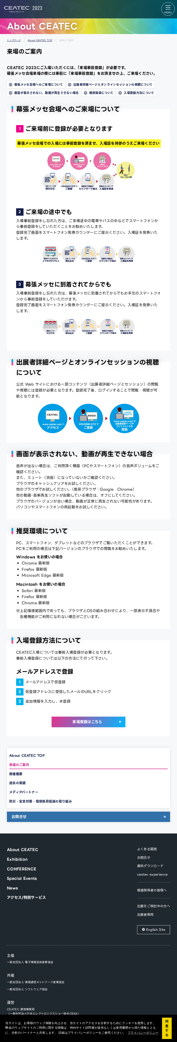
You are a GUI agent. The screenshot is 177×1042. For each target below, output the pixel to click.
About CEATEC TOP (40, 40)
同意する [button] (166, 1028)
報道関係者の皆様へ (152, 890)
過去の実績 (17, 782)
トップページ (14, 40)
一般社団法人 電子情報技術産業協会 (30, 962)
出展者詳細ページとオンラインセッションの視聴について (113, 84)
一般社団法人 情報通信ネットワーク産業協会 (36, 982)
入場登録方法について (139, 92)
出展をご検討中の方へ (153, 906)
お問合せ (19, 817)
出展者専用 (145, 914)
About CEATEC (22, 850)
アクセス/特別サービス (26, 897)
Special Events (22, 878)
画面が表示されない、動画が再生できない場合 (46, 92)
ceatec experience (152, 874)
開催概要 (15, 773)
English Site (155, 929)
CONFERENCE (21, 869)
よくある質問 (147, 849)
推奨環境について (101, 92)
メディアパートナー (23, 792)
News (12, 888)
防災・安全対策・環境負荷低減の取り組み (40, 801)
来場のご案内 (19, 764)
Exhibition (17, 859)
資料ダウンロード (150, 865)
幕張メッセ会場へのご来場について (38, 84)
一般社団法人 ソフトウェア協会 (27, 989)
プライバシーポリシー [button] (143, 1032)
